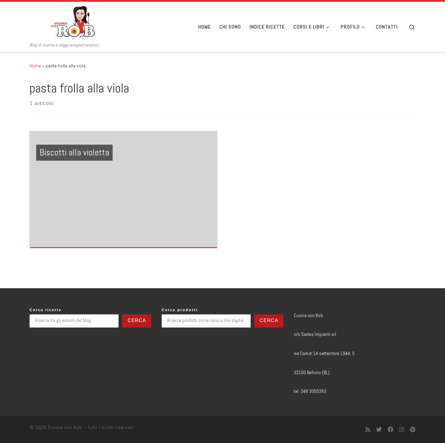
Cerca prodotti (180, 310)
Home (35, 66)
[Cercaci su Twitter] (379, 429)
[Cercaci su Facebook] (390, 429)
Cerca (137, 320)
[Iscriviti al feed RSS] (367, 429)
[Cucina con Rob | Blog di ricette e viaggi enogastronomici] (73, 22)
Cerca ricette (46, 310)
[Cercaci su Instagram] (401, 429)
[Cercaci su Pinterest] (412, 429)
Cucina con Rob (65, 427)
